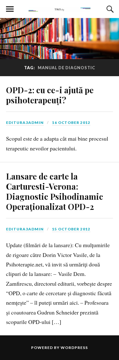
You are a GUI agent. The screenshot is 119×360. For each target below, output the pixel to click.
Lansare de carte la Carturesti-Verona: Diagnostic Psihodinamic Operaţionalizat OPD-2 (54, 191)
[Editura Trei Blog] (60, 8)
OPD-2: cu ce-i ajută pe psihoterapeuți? (50, 94)
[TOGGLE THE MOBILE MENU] (10, 9)
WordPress (74, 347)
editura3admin (25, 122)
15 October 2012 (71, 229)
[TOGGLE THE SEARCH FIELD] (109, 9)
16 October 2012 (71, 122)
